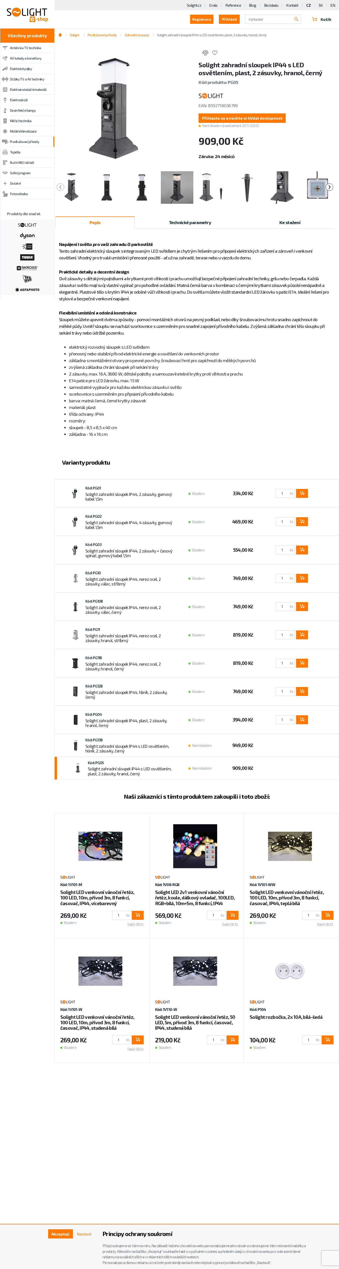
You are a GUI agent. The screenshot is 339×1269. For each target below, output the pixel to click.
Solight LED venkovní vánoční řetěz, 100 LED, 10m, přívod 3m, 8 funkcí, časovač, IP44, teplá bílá (287, 897)
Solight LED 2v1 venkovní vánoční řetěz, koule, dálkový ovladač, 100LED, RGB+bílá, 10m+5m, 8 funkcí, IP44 (195, 897)
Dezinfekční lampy (22, 110)
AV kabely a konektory (25, 58)
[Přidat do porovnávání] (205, 53)
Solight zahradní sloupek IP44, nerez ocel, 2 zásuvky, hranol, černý (123, 666)
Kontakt (292, 5)
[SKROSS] (27, 267)
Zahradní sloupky (137, 35)
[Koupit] (302, 493)
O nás (213, 5)
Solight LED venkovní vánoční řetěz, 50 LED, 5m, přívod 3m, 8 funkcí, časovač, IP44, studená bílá (195, 1022)
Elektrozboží (19, 100)
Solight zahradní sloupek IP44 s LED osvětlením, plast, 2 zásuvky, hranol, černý (129, 771)
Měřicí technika (21, 121)
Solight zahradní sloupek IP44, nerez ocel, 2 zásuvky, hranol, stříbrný (123, 638)
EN (333, 5)
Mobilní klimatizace (23, 131)
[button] (242, 118)
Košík (326, 19)
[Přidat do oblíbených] (214, 53)
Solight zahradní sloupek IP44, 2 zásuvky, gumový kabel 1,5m (128, 497)
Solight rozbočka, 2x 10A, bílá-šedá (286, 1017)
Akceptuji (60, 1234)
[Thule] (27, 257)
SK (321, 5)
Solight (74, 35)
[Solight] (27, 224)
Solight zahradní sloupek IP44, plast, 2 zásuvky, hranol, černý (126, 723)
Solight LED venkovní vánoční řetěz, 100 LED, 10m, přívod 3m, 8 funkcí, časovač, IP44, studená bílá (97, 1022)
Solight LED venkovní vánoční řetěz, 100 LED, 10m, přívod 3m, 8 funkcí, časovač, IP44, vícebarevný (97, 897)
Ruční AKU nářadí (22, 162)
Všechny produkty (27, 35)
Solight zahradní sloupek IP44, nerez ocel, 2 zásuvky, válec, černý (123, 610)
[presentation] (60, 187)
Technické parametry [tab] (190, 222)
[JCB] (27, 278)
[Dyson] (27, 235)
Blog (252, 5)
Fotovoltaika (19, 194)
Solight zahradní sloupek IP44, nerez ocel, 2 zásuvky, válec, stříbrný (123, 581)
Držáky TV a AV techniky (27, 79)
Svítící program (20, 173)
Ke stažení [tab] (289, 222)
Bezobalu (271, 5)
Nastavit (84, 1234)
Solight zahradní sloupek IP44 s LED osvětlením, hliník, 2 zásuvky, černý (127, 749)
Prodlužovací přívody (24, 141)
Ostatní (15, 183)
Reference (233, 5)
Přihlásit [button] (229, 19)
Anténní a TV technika (25, 48)
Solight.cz (194, 5)
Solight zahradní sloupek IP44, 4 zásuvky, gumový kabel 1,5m (128, 525)
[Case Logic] (27, 246)
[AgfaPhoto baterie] (27, 289)
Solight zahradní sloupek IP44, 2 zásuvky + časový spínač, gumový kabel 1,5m (128, 553)
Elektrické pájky (21, 69)
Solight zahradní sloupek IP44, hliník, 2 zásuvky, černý (126, 695)
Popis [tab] (95, 222)
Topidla (15, 152)
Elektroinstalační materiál (28, 89)
